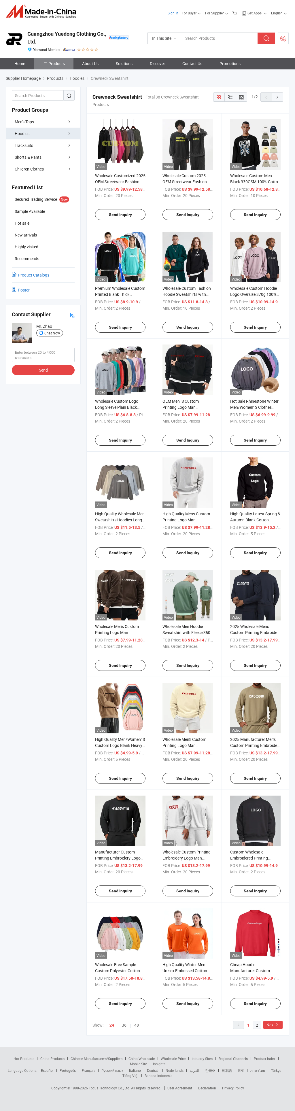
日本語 (227, 1070)
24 (111, 1025)
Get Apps (254, 13)
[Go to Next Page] (277, 97)
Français (88, 1070)
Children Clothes (29, 169)
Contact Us (192, 63)
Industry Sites (202, 1058)
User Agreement (179, 1088)
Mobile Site (138, 1063)
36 (124, 1025)
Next (270, 1024)
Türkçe (276, 1070)
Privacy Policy (233, 1088)
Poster (24, 290)
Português (68, 1070)
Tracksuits (24, 145)
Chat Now (52, 333)
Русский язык (112, 1070)
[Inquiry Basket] (235, 13)
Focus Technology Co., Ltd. (110, 1088)
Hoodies (22, 133)
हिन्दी (241, 1070)
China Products (52, 1058)
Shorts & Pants (28, 157)
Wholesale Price (173, 1058)
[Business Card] (72, 315)
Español (47, 1070)
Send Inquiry (120, 214)
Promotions (230, 63)
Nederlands (175, 1070)
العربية (194, 1070)
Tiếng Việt (130, 1075)
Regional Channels (233, 1058)
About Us (90, 63)
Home (19, 63)
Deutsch (153, 1070)
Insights (159, 1063)
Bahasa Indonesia (159, 1075)
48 (136, 1025)
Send (43, 370)
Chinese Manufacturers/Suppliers (96, 1058)
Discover (157, 63)
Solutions (124, 63)
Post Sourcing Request (283, 38)
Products (56, 63)
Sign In (173, 13)
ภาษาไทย (257, 1070)
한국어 (210, 1070)
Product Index (264, 1058)
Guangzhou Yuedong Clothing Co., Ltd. (66, 38)
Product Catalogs (33, 275)
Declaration (207, 1088)
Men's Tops (24, 121)
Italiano (135, 1070)
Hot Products (24, 1058)
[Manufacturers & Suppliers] (43, 11)
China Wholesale (141, 1058)
